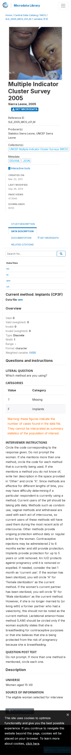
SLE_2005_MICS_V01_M (18, 19)
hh (7, 268)
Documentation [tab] (21, 237)
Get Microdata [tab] (49, 237)
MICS (43, 15)
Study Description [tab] (23, 224)
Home (8, 15)
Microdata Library (27, 5)
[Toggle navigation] (63, 5)
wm (8, 280)
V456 (32, 352)
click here (32, 743)
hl (7, 274)
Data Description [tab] (22, 231)
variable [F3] (40, 19)
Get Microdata (26, 109)
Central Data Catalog (26, 15)
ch (7, 286)
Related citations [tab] (22, 244)
